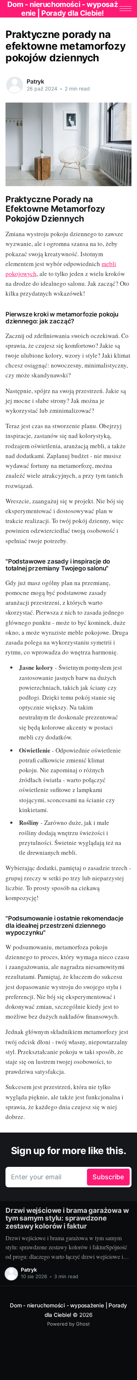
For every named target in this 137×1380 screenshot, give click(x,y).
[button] (125, 9)
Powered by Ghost (68, 1324)
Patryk (35, 81)
